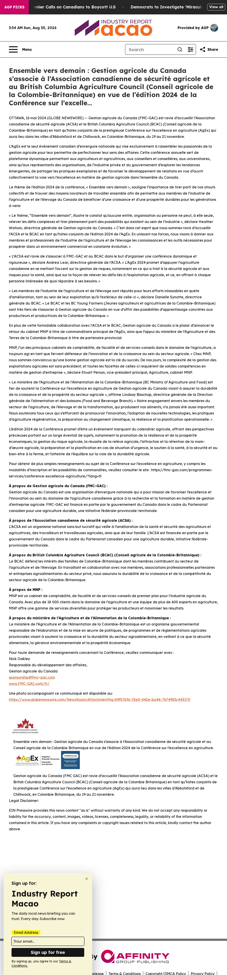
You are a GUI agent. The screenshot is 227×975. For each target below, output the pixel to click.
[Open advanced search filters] (190, 49)
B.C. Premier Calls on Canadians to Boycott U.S (67, 7)
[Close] (86, 879)
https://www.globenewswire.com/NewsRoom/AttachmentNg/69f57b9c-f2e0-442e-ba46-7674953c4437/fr (99, 699)
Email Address (26, 932)
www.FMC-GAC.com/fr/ (29, 683)
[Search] (179, 49)
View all (216, 7)
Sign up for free (48, 952)
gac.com (47, 677)
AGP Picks (14, 7)
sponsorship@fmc (24, 677)
